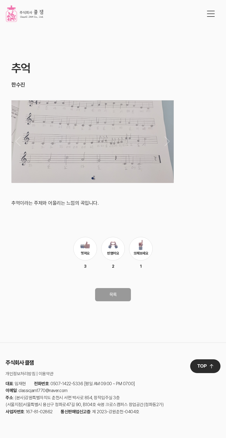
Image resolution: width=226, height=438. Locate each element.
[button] (93, 178)
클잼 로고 (25, 14)
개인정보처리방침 (20, 373)
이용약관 (46, 373)
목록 (113, 294)
